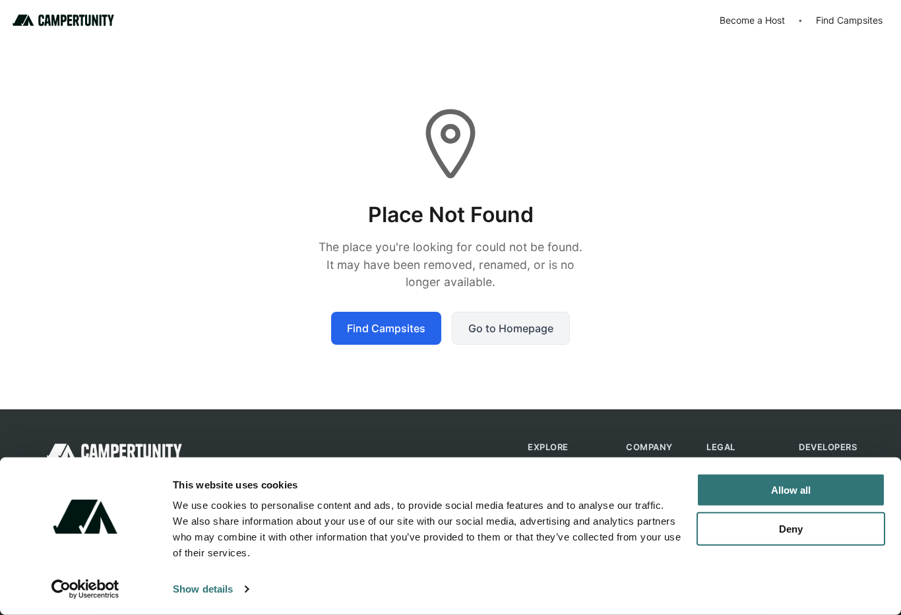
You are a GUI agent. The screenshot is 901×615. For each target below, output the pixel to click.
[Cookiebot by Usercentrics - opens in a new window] (85, 589)
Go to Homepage (510, 328)
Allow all (791, 490)
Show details (203, 589)
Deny (791, 528)
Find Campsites (849, 20)
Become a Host (752, 20)
